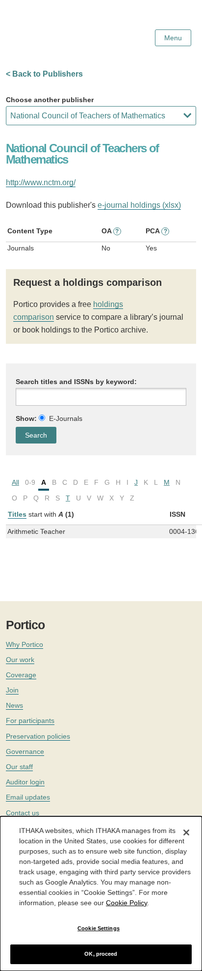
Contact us (22, 813)
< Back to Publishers (44, 74)
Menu (173, 38)
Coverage (21, 675)
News (14, 705)
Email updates (28, 797)
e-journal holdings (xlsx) (139, 205)
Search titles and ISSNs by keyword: (76, 382)
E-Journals (65, 418)
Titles (17, 514)
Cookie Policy (126, 903)
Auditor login (25, 782)
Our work (20, 660)
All (15, 482)
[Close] (186, 832)
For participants (30, 720)
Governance (25, 751)
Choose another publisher (50, 100)
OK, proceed (100, 954)
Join (12, 690)
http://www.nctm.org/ (41, 182)
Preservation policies (38, 736)
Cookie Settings (98, 928)
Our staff (19, 767)
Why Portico (24, 644)
